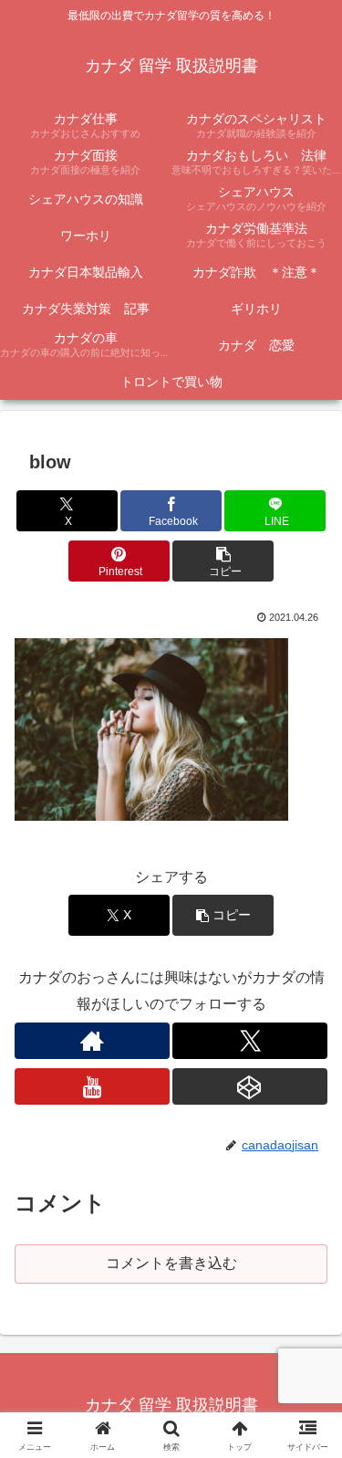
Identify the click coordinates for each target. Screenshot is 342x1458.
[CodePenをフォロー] (249, 1086)
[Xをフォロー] (249, 1041)
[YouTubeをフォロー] (92, 1086)
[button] (223, 561)
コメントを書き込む (171, 1263)
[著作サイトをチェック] (92, 1041)
